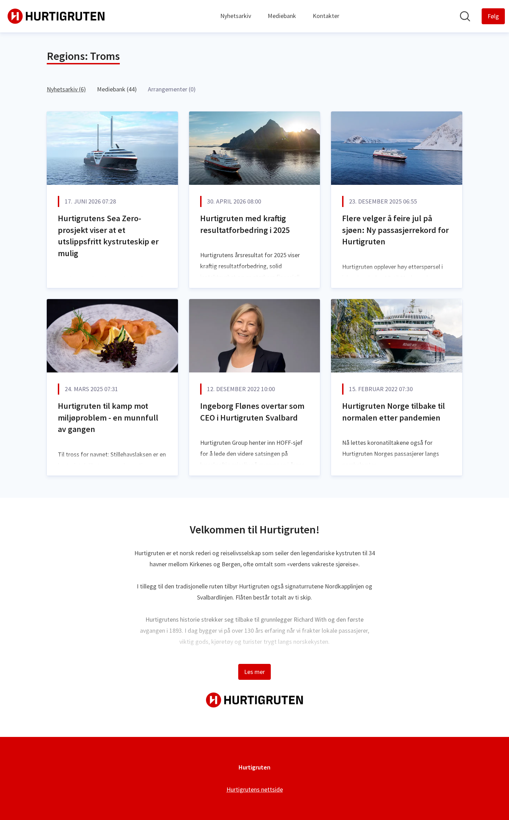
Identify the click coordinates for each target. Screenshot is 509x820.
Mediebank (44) (117, 89)
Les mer (254, 672)
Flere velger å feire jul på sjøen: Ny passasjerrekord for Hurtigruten (395, 230)
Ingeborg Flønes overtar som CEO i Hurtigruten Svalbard (252, 411)
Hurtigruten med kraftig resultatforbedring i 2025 (245, 224)
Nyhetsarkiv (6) (66, 89)
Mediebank (282, 16)
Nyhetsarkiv (235, 16)
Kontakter (326, 16)
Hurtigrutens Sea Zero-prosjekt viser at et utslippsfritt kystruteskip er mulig (108, 236)
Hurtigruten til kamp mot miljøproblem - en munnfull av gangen (108, 417)
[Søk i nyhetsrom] (465, 16)
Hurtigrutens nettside (254, 789)
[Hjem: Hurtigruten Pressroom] (56, 16)
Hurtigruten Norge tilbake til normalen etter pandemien (393, 411)
